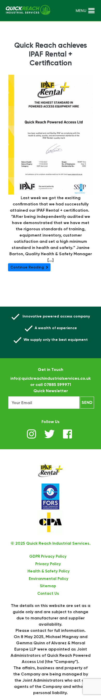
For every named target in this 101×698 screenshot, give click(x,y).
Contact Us (48, 593)
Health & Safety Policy (48, 571)
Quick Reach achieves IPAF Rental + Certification (50, 54)
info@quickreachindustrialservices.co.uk (50, 378)
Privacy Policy (48, 564)
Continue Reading (27, 267)
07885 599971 (57, 384)
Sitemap (48, 586)
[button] (81, 10)
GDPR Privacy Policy (48, 556)
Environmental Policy (48, 578)
